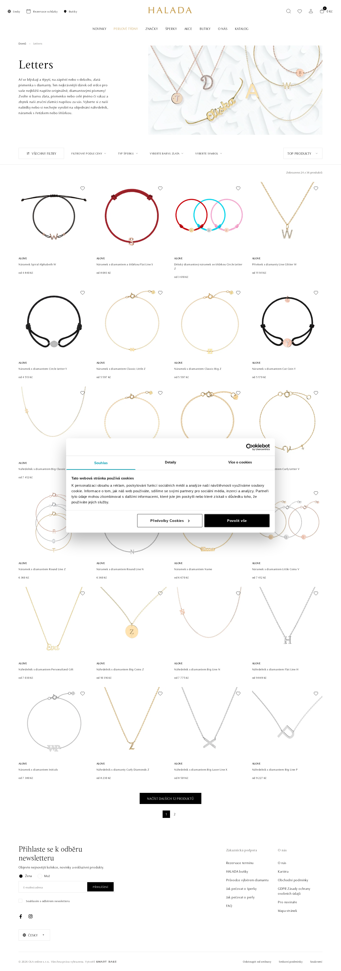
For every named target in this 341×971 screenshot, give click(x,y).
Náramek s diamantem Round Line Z (42, 569)
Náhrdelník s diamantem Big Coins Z (120, 669)
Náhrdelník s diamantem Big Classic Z (43, 469)
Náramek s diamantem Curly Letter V (276, 469)
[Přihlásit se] (310, 11)
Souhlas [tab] (101, 463)
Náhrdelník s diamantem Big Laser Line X (200, 769)
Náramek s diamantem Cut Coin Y (274, 368)
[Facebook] (21, 916)
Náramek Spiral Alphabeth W (37, 264)
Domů (22, 43)
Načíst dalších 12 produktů (170, 798)
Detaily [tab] (170, 462)
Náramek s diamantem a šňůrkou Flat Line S (125, 264)
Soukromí (316, 961)
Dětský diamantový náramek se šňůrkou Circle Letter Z (208, 266)
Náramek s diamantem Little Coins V (275, 569)
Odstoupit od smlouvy (257, 961)
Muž (47, 875)
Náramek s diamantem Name (193, 569)
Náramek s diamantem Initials (38, 769)
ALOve (23, 258)
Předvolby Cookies (167, 520)
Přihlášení (100, 887)
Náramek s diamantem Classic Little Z (121, 368)
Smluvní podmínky (291, 961)
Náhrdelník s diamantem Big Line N (197, 669)
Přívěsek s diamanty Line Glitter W (274, 264)
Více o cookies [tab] (240, 462)
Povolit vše (237, 520)
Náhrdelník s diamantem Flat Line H (275, 669)
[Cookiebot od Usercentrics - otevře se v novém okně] (249, 447)
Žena (28, 875)
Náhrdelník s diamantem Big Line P (275, 769)
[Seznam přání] (299, 11)
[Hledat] (288, 11)
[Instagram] (30, 916)
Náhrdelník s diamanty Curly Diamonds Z (123, 769)
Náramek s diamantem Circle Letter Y (43, 368)
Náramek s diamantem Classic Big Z (197, 368)
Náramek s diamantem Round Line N (120, 569)
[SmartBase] (106, 962)
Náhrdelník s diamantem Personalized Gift (46, 669)
